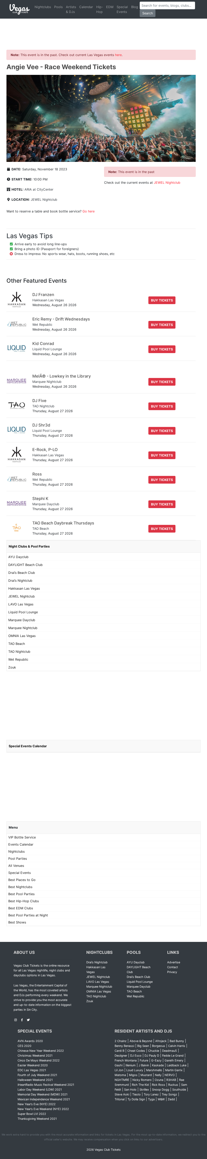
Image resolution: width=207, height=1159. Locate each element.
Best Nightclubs (20, 887)
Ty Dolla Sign (136, 1099)
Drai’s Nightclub (20, 580)
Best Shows (17, 922)
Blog (134, 7)
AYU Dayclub (18, 557)
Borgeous (158, 1046)
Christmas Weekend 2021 (35, 1055)
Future (144, 1060)
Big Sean (143, 1046)
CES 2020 (24, 1046)
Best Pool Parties (21, 894)
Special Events (122, 9)
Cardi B (119, 1050)
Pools (58, 7)
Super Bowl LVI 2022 (32, 1113)
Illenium (131, 1065)
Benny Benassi (124, 1046)
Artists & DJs (71, 9)
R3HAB (171, 1080)
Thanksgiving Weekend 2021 (37, 1118)
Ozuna (159, 1080)
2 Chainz (121, 1041)
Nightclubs (43, 7)
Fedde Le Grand (173, 1055)
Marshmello (154, 1070)
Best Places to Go (22, 880)
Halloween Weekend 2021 (35, 1080)
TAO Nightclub (19, 652)
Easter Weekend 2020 (33, 1065)
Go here (88, 211)
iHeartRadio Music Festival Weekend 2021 (46, 1084)
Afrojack (161, 1041)
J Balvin (144, 1065)
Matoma (120, 1075)
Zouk (12, 667)
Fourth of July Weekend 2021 (37, 1075)
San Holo (130, 1089)
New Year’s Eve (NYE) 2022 (37, 1104)
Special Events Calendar (28, 746)
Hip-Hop (99, 9)
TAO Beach (16, 644)
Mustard (146, 1075)
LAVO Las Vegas (20, 604)
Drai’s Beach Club (21, 573)
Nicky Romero (142, 1080)
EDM (109, 7)
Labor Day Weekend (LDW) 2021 (40, 1089)
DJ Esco (136, 1055)
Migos (133, 1075)
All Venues (16, 866)
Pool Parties (17, 859)
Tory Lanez (151, 1094)
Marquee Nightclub (22, 628)
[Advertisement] (103, 29)
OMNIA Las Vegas (22, 636)
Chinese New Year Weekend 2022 (41, 1050)
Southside (179, 1089)
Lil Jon (119, 1070)
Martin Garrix (174, 1070)
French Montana (126, 1060)
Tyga (151, 1099)
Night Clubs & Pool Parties (29, 546)
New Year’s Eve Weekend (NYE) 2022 (43, 1109)
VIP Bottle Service (22, 837)
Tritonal (120, 1099)
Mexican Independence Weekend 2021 (44, 1099)
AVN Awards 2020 (30, 1041)
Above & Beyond (141, 1041)
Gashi (119, 1065)
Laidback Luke (176, 1065)
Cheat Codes (136, 1050)
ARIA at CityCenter (38, 189)
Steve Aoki (122, 1094)
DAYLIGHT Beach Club (25, 565)
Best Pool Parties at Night (28, 915)
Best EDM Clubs (20, 908)
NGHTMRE (122, 1080)
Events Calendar (20, 844)
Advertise (173, 962)
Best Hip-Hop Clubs (23, 901)
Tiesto (136, 1094)
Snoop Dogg (160, 1089)
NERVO (170, 1075)
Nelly (158, 1075)
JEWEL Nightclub (44, 199)
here (118, 55)
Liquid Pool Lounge (23, 612)
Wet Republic (18, 659)
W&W (161, 1099)
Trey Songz (169, 1094)
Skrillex (144, 1089)
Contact (172, 967)
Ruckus (173, 1084)
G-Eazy (156, 1060)
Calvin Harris (176, 1046)
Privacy (172, 972)
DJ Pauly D (152, 1055)
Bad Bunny (177, 1041)
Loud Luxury (134, 1070)
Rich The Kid (140, 1084)
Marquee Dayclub (21, 620)
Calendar (86, 7)
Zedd (171, 1099)
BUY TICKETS (162, 300)
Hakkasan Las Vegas (24, 588)
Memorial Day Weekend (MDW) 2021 (43, 1094)
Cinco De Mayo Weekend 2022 (39, 1060)
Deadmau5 (169, 1050)
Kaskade (158, 1065)
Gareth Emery (174, 1060)
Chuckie (153, 1050)
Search (147, 13)
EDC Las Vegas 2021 (32, 1070)
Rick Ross (158, 1084)
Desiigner (121, 1055)
